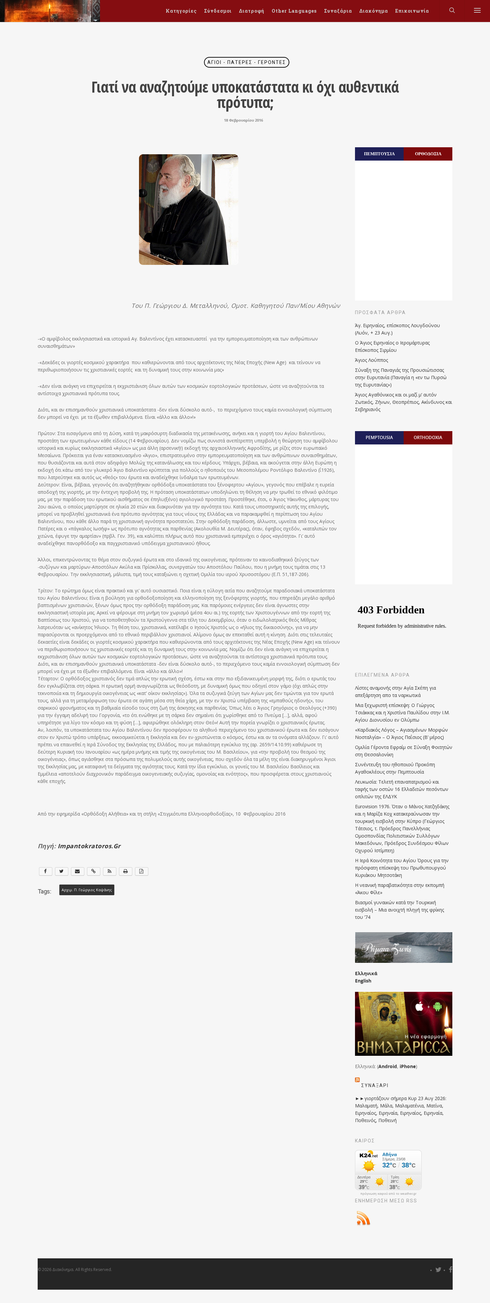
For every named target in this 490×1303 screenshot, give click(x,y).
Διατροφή (251, 11)
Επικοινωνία (412, 11)
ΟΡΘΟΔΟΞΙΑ (428, 154)
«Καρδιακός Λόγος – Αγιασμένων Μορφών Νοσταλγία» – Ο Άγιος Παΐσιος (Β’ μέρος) (401, 733)
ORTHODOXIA (428, 437)
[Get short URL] (93, 871)
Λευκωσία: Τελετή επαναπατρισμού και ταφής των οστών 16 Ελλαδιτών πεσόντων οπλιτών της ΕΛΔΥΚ (401, 789)
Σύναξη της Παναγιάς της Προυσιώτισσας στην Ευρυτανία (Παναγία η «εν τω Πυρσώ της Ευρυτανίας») (401, 377)
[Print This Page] (125, 871)
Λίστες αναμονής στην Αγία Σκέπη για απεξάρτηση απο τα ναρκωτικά (395, 691)
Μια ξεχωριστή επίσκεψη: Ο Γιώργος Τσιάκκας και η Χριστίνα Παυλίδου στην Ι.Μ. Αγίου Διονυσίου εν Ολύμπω (402, 712)
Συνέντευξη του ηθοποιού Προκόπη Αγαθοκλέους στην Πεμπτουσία (395, 768)
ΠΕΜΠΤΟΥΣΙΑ (379, 154)
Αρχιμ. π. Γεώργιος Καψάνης (87, 890)
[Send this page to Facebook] (45, 871)
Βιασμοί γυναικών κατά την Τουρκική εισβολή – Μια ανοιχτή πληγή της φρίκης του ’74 (399, 909)
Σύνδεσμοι (218, 11)
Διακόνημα (373, 11)
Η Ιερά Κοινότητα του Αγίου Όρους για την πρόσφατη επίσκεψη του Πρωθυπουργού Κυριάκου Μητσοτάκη (402, 867)
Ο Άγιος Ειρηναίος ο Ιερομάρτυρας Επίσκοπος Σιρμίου (392, 346)
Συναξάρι (375, 1085)
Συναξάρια (338, 11)
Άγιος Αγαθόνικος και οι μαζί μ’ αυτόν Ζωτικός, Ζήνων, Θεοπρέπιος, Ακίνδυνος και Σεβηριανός (403, 401)
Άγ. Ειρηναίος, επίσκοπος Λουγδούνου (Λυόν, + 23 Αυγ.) (397, 329)
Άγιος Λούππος (371, 360)
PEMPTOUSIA (379, 437)
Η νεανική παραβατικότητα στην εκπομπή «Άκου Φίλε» (399, 889)
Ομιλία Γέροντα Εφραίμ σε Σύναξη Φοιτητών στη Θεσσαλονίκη (403, 751)
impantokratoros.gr (89, 846)
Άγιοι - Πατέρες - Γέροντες (246, 62)
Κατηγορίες (181, 11)
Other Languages (294, 11)
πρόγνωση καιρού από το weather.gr (388, 1193)
